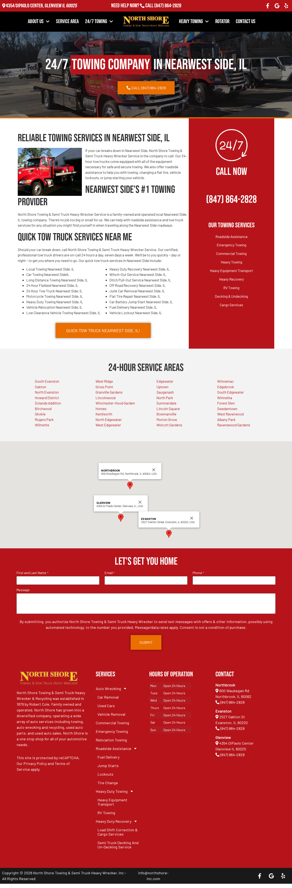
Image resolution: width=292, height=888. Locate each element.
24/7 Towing (96, 21)
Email (110, 572)
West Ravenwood (230, 414)
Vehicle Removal (111, 714)
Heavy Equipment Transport (231, 270)
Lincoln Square (168, 408)
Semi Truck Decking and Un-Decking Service (118, 844)
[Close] (140, 502)
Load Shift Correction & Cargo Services (117, 831)
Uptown (162, 387)
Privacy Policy (35, 763)
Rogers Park (44, 419)
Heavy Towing (191, 21)
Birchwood (43, 408)
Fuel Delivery (108, 757)
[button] (121, 518)
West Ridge (104, 381)
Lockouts (105, 774)
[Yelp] (286, 5)
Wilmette (42, 425)
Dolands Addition (48, 403)
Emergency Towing (231, 245)
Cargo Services (231, 305)
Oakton (40, 387)
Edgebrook (225, 387)
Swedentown (227, 408)
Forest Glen (226, 403)
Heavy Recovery (231, 279)
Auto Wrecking (108, 688)
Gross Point (104, 387)
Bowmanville (166, 414)
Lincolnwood (105, 398)
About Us (36, 21)
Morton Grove (166, 419)
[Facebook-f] (267, 5)
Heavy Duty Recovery (113, 821)
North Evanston (47, 392)
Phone (198, 572)
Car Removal (108, 697)
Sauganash (165, 392)
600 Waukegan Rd (234, 690)
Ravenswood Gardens (233, 425)
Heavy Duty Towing (112, 791)
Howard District (47, 398)
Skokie (40, 414)
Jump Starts (108, 765)
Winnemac (225, 381)
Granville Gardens (109, 392)
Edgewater (164, 381)
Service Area (67, 21)
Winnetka (224, 398)
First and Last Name (32, 572)
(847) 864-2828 (167, 5)
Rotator (222, 21)
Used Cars (106, 705)
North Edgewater (109, 419)
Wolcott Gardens (169, 425)
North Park (164, 398)
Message (23, 590)
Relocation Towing (111, 740)
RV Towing (231, 288)
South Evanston (47, 381)
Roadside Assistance (231, 236)
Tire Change (107, 782)
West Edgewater (108, 425)
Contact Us (245, 21)
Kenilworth (104, 414)
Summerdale (166, 403)
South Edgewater (230, 392)
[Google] (277, 5)
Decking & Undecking (231, 296)
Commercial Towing (231, 253)
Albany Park (226, 419)
